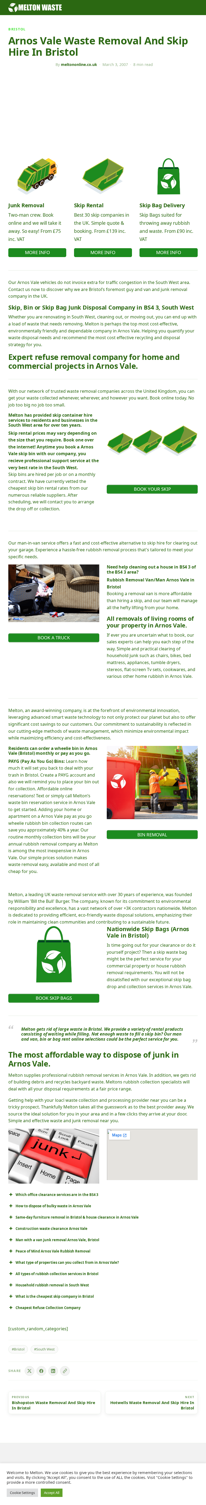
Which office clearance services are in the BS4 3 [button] (57, 1194)
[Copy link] (65, 1371)
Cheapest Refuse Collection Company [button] (48, 1307)
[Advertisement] (103, 112)
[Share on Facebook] (41, 1371)
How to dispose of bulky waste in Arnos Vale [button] (53, 1206)
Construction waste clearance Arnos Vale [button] (51, 1228)
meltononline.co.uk (79, 64)
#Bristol (18, 1349)
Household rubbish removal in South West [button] (52, 1285)
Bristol (17, 29)
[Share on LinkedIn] (53, 1371)
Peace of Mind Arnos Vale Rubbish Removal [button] (53, 1251)
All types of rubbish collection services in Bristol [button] (57, 1273)
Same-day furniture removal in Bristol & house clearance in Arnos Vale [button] (77, 1217)
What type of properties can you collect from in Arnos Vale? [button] (67, 1262)
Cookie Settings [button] (22, 1492)
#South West (44, 1349)
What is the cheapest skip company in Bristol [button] (55, 1296)
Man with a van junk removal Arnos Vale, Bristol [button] (57, 1239)
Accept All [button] (51, 1492)
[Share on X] (29, 1371)
